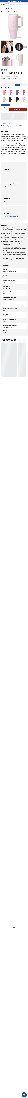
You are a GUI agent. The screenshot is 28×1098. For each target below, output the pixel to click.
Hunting (8, 9)
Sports (24, 9)
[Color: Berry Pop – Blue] (17, 92)
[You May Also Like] (13, 359)
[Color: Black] (17, 99)
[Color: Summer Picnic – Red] (4, 92)
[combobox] (7, 4)
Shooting (13, 9)
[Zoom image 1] (14, 26)
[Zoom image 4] (7, 60)
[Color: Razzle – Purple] (10, 92)
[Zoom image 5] (21, 60)
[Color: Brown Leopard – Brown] (10, 99)
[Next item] (24, 340)
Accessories (3, 11)
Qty (4, 107)
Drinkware (10, 11)
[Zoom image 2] (7, 47)
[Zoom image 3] (21, 47)
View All (17, 85)
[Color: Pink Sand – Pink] (23, 99)
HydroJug (4, 70)
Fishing (19, 9)
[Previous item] (19, 340)
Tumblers (16, 11)
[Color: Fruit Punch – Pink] (23, 92)
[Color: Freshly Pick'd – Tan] (4, 99)
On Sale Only (23, 85)
